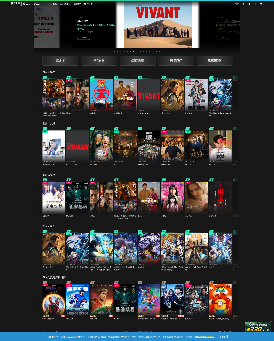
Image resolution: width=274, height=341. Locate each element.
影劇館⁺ (77, 3)
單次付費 (88, 3)
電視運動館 (65, 3)
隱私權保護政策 (206, 336)
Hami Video (26, 4)
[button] (114, 51)
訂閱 (237, 3)
